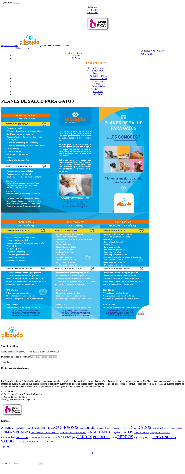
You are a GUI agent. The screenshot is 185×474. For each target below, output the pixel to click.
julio (152, 433)
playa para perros (145, 438)
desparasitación (171, 428)
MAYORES (52, 437)
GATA (83, 433)
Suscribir (6, 362)
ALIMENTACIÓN (12, 427)
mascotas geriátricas (38, 437)
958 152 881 (92, 12)
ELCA (180, 428)
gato (117, 432)
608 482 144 (92, 10)
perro (114, 437)
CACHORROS (66, 427)
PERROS (125, 436)
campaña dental (103, 428)
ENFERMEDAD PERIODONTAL (44, 432)
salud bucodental (21, 442)
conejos (127, 428)
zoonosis (57, 442)
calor (81, 428)
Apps (52, 428)
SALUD (7, 441)
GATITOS (106, 432)
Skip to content (22, 48)
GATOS (126, 432)
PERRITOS (101, 437)
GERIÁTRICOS (141, 432)
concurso (114, 428)
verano (50, 441)
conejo (121, 428)
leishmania (164, 432)
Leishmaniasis (8, 437)
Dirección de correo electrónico (15, 357)
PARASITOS (65, 437)
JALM (6, 447)
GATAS (93, 432)
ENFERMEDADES (15, 432)
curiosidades (158, 428)
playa (136, 437)
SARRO (33, 441)
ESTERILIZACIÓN (70, 432)
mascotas (22, 437)
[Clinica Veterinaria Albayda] (29, 45)
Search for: (6, 463)
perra (74, 437)
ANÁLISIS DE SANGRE (37, 428)
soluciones (42, 442)
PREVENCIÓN (164, 437)
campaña (89, 427)
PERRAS (84, 437)
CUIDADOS (141, 427)
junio (156, 433)
